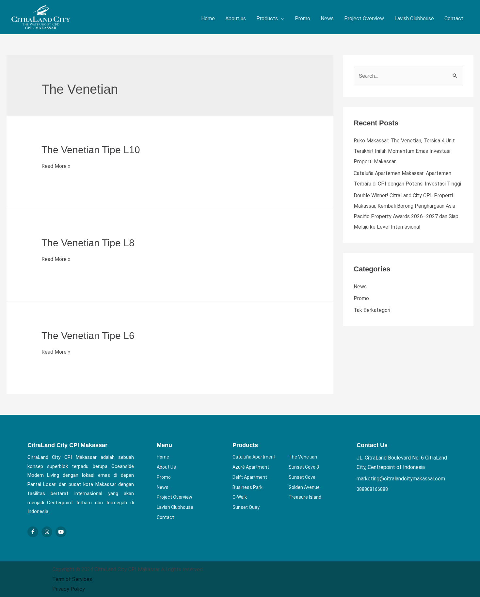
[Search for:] (408, 76)
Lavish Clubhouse (414, 18)
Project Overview (364, 18)
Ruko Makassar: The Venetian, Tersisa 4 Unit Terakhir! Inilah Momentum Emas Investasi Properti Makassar (404, 151)
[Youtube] (61, 531)
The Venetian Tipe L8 (88, 242)
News (327, 18)
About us (235, 18)
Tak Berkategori (372, 310)
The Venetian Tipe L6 (88, 335)
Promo (302, 18)
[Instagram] (46, 531)
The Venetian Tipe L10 (90, 149)
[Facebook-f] (32, 531)
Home (208, 18)
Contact (453, 18)
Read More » (56, 166)
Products (267, 18)
